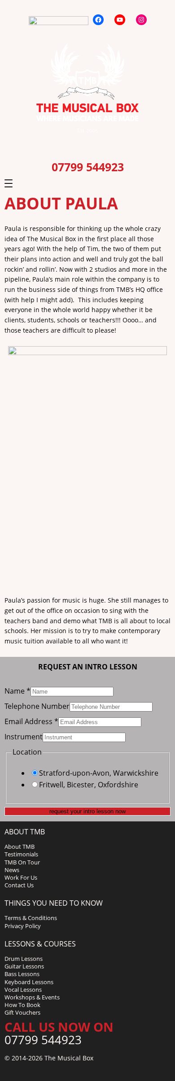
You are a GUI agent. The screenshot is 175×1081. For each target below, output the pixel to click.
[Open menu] (8, 183)
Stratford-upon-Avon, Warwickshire (98, 773)
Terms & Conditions (30, 918)
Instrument (23, 737)
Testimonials (21, 854)
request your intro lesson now (87, 811)
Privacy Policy (22, 926)
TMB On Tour (22, 862)
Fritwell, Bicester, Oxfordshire (88, 785)
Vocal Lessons (23, 989)
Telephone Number (37, 706)
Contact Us (19, 885)
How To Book (22, 1005)
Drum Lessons (23, 959)
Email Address (31, 721)
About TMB (19, 846)
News (11, 870)
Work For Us (20, 877)
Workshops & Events (32, 997)
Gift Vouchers (22, 1012)
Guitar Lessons (24, 966)
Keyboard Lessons (28, 982)
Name (17, 691)
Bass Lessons (21, 974)
